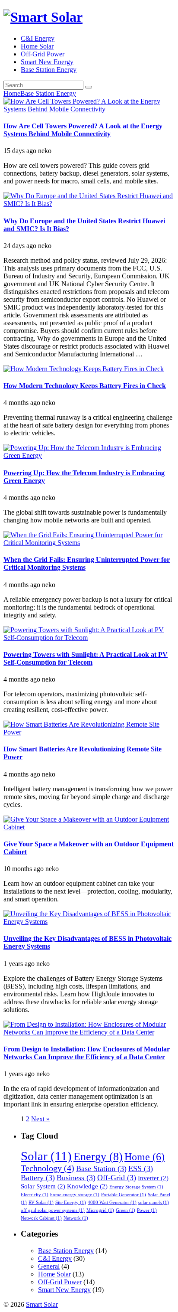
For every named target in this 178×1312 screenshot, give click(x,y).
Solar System (43, 1186)
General (49, 1266)
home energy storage (74, 1194)
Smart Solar (42, 1304)
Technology (47, 1168)
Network (76, 1218)
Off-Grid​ (116, 1177)
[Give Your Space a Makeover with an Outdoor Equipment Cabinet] (89, 827)
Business (76, 1177)
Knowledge (87, 1186)
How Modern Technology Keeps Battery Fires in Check (84, 385)
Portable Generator (123, 1194)
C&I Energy (37, 38)
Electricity (34, 1194)
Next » (40, 1119)
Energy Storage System (136, 1187)
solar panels (153, 1202)
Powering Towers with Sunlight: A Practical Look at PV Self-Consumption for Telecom (85, 658)
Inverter (153, 1178)
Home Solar (37, 46)
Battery (38, 1177)
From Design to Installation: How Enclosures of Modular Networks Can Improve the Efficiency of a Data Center (86, 1053)
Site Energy (70, 1202)
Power (147, 1210)
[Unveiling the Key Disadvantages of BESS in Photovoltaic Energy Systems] (89, 921)
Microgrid (100, 1210)
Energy (98, 1156)
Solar (46, 1156)
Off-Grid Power (42, 54)
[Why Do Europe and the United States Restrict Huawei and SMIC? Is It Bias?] (89, 203)
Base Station (101, 1168)
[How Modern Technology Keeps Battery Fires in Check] (83, 368)
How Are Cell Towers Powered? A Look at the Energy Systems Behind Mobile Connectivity (82, 129)
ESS (140, 1168)
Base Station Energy (48, 69)
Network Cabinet (41, 1218)
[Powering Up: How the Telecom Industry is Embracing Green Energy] (89, 455)
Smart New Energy (47, 61)
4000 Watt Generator (112, 1202)
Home (11, 93)
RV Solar (41, 1202)
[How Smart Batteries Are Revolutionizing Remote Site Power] (89, 732)
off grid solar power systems (53, 1210)
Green (125, 1210)
